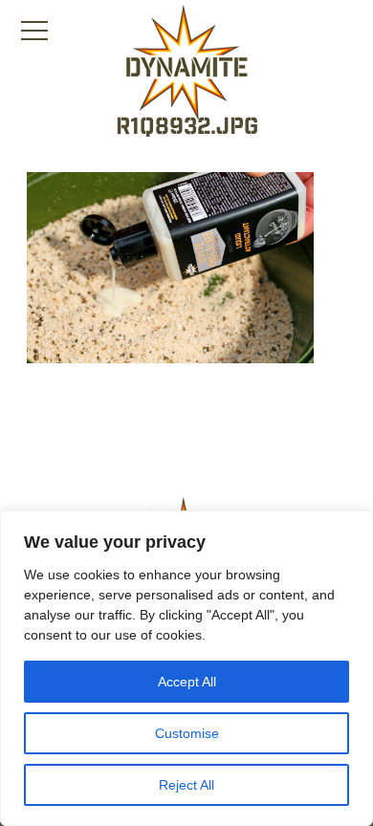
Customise (187, 733)
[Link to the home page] (186, 63)
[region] (186, 668)
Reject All (186, 785)
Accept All (187, 681)
